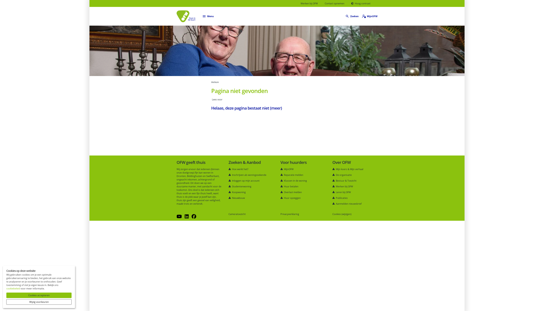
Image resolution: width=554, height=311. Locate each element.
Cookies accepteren (39, 295)
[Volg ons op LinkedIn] (187, 216)
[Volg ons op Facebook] (194, 216)
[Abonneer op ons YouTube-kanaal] (179, 216)
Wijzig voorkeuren (39, 302)
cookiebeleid (13, 288)
